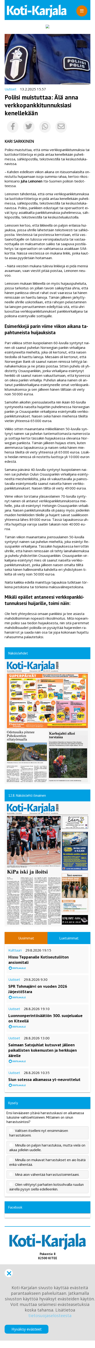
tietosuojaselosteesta (49, 1315)
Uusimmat (26, 938)
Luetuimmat (69, 938)
